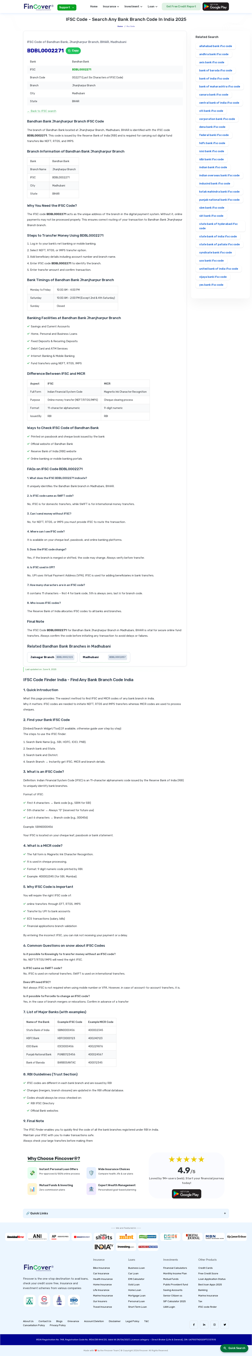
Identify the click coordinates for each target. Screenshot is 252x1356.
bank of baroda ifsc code (215, 70)
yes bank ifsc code (211, 284)
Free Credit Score (208, 1273)
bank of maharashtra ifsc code (219, 86)
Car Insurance (101, 1273)
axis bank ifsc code (211, 62)
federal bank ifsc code (214, 135)
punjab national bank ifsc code (219, 199)
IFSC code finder (207, 1306)
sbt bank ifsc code (211, 215)
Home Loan (134, 1290)
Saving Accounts (172, 1290)
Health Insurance (103, 1279)
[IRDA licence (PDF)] (59, 1300)
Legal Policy (132, 1321)
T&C (146, 1321)
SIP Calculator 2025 (174, 1301)
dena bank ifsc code (212, 127)
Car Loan (133, 1273)
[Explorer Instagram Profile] (214, 1325)
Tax (200, 1301)
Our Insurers (100, 1301)
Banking (203, 1290)
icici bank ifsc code (211, 151)
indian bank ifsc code (213, 167)
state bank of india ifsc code (218, 236)
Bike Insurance (101, 1268)
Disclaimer (115, 1321)
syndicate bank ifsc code (215, 252)
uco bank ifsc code (211, 260)
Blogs (59, 1321)
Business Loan (136, 1268)
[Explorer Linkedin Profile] (204, 1325)
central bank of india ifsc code (219, 102)
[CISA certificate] (44, 1300)
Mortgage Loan (137, 1295)
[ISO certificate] (73, 1300)
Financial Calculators (175, 1268)
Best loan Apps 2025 (210, 1284)
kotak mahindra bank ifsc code (219, 191)
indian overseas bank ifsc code (219, 175)
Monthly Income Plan (175, 1273)
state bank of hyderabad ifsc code (218, 226)
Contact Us (45, 1321)
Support (64, 7)
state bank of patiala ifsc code (219, 244)
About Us (28, 1321)
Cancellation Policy (34, 1325)
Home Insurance (102, 1284)
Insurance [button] (109, 6)
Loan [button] (151, 6)
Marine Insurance (103, 1295)
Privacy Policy (58, 1325)
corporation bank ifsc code (217, 119)
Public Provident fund (175, 1284)
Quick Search (236, 1348)
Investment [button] (132, 6)
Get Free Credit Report (181, 6)
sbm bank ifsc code (211, 207)
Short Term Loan (137, 1306)
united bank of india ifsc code (218, 268)
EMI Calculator (136, 1279)
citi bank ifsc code (211, 111)
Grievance (73, 1321)
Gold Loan (134, 1284)
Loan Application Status (212, 1279)
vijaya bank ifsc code (213, 277)
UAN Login (169, 1306)
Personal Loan (136, 1301)
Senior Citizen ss (172, 1295)
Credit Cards (205, 1268)
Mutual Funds (171, 1279)
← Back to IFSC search (41, 111)
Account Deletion (94, 1321)
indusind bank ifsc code (214, 183)
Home (93, 6)
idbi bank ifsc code (211, 159)
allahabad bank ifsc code (215, 46)
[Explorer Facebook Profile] (194, 1325)
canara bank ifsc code (213, 94)
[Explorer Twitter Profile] (225, 1325)
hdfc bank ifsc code (212, 143)
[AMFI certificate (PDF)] (29, 1300)
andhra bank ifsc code (213, 54)
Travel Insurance (102, 1306)
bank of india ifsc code (214, 78)
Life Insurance (101, 1290)
